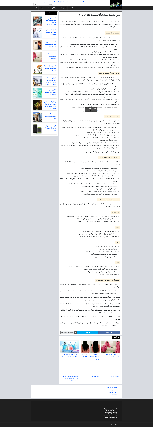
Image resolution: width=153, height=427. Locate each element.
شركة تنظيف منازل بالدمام (111, 417)
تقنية (48, 7)
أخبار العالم (63, 7)
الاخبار (82, 1)
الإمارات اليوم (114, 394)
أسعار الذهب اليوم (113, 392)
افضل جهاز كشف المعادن (111, 413)
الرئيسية (71, 7)
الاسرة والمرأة (61, 1)
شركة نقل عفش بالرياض (111, 410)
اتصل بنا (37, 1)
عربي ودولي (75, 1)
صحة (68, 1)
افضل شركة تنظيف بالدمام (110, 412)
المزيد (35, 7)
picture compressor (113, 389)
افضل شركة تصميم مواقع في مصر (109, 408)
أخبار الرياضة (52, 1)
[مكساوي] (116, 4)
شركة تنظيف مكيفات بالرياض (110, 415)
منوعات (44, 1)
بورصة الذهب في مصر (112, 387)
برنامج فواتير (114, 390)
